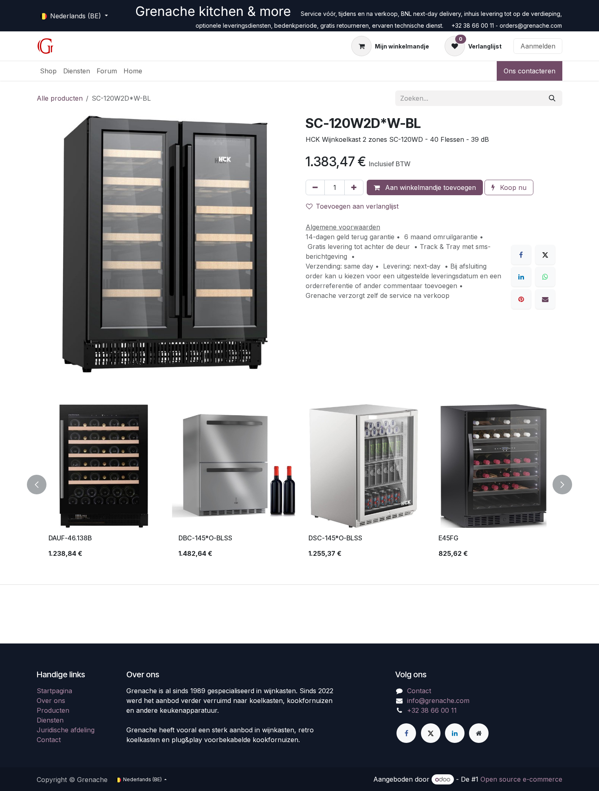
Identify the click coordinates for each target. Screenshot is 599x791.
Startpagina (54, 691)
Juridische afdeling (66, 730)
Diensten (50, 720)
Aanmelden (537, 46)
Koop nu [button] (512, 187)
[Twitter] (430, 733)
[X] (545, 254)
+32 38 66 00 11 (432, 710)
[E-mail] (545, 299)
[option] (299, 484)
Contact (49, 740)
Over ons (51, 700)
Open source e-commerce (521, 779)
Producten (53, 710)
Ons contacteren (529, 71)
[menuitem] (48, 71)
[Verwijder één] (315, 187)
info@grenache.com (438, 700)
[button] (41, 484)
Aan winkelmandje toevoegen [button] (429, 187)
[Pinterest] (521, 299)
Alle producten (60, 98)
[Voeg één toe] (353, 187)
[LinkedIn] (521, 276)
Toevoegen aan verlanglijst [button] (357, 206)
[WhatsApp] (545, 276)
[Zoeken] (552, 98)
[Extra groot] (479, 733)
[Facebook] (521, 254)
